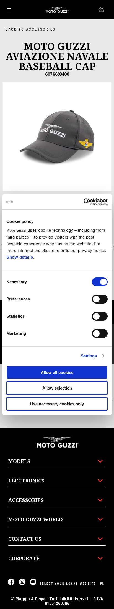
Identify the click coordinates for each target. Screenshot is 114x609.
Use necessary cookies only (57, 403)
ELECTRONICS (26, 480)
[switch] (100, 299)
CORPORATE (24, 558)
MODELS (19, 461)
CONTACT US (25, 538)
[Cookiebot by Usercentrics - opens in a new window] (83, 202)
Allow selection (57, 388)
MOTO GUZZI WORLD (35, 519)
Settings (89, 355)
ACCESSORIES (26, 500)
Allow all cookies (57, 372)
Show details (19, 257)
